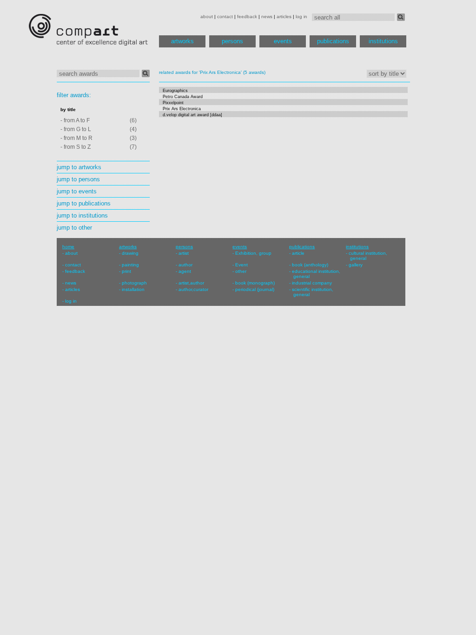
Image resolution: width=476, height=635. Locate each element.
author (185, 264)
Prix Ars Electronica (182, 108)
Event (241, 264)
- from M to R (76, 138)
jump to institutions (82, 215)
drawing (130, 253)
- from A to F (75, 120)
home (68, 246)
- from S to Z (75, 147)
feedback (247, 16)
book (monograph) (255, 282)
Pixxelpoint (173, 102)
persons (232, 41)
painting (130, 264)
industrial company (312, 282)
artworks (182, 41)
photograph (134, 282)
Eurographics (175, 90)
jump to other (74, 227)
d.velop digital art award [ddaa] (192, 114)
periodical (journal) (254, 289)
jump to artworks (79, 167)
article (298, 253)
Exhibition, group (253, 253)
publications (333, 41)
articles (284, 16)
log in (301, 16)
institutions (383, 41)
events (283, 41)
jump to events (77, 191)
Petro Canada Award (183, 96)
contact (225, 16)
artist (183, 253)
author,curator (193, 289)
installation (133, 289)
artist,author (191, 282)
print (126, 271)
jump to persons (78, 179)
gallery (356, 264)
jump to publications (84, 203)
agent (184, 271)
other (240, 271)
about (206, 16)
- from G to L (75, 129)
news (266, 16)
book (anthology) (310, 264)
